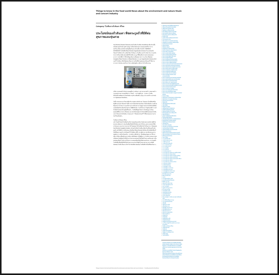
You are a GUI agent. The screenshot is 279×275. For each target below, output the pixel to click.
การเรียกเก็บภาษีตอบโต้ (167, 143)
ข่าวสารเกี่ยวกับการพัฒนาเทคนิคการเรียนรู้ (171, 155)
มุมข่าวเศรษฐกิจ (165, 186)
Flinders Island (165, 47)
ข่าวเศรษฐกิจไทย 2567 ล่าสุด (168, 171)
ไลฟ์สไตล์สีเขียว (165, 235)
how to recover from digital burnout (170, 83)
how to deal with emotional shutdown (171, 65)
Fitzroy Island (165, 45)
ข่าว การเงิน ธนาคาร (166, 146)
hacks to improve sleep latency (169, 50)
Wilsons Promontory (167, 135)
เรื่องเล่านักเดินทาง (166, 213)
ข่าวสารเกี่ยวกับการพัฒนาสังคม (168, 154)
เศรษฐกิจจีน (164, 216)
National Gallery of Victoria (168, 111)
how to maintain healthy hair (169, 71)
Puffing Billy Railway (167, 117)
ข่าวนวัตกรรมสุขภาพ (166, 151)
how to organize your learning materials (171, 77)
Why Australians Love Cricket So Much (171, 134)
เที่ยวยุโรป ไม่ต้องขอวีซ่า (167, 212)
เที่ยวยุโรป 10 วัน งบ (166, 210)
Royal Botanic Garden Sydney (169, 120)
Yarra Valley (165, 137)
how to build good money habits (169, 59)
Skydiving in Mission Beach (168, 122)
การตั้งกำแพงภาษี (166, 141)
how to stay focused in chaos (169, 86)
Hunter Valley (165, 96)
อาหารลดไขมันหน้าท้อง (167, 201)
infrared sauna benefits (167, 100)
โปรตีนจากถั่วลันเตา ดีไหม (167, 226)
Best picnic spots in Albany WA (169, 34)
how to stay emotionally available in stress (172, 85)
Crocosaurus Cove (166, 39)
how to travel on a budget (168, 88)
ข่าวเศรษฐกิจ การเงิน (166, 166)
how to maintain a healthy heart (169, 70)
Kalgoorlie (164, 102)
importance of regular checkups (169, 99)
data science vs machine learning (170, 40)
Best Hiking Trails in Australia (169, 31)
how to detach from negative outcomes (171, 66)
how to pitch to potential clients (169, 80)
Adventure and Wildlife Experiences (170, 25)
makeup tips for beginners (168, 108)
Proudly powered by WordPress (152, 268)
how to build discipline (167, 57)
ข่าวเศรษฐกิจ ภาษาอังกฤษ (167, 167)
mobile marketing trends (168, 109)
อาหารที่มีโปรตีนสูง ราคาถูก (168, 200)
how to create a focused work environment (172, 63)
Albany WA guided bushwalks (169, 27)
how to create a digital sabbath (169, 62)
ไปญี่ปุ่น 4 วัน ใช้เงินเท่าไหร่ (168, 232)
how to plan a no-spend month (169, 82)
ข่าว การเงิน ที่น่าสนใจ (167, 145)
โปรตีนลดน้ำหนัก (166, 227)
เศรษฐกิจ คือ (165, 215)
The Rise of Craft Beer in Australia (170, 126)
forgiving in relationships (168, 48)
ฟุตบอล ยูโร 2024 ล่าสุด (167, 183)
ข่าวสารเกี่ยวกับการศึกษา (167, 160)
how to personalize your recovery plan (171, 79)
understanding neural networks (169, 129)
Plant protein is (166, 114)
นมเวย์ (163, 177)
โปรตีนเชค (164, 229)
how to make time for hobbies (169, 73)
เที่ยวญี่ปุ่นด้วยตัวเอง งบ (167, 209)
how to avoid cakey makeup (168, 53)
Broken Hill (165, 36)
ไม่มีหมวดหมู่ (165, 233)
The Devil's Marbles (167, 125)
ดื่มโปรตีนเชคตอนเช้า (166, 174)
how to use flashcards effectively (170, 89)
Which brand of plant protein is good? (171, 132)
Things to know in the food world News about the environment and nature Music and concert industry (119, 268)
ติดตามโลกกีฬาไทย (166, 175)
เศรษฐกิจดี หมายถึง (166, 218)
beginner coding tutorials (168, 30)
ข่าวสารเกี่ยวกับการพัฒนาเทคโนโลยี (170, 157)
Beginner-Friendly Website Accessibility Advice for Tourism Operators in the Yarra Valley (172, 247)
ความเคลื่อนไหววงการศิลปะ (168, 172)
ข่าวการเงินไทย (165, 149)
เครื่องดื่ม (164, 203)
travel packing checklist (167, 128)
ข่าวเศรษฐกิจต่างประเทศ (167, 169)
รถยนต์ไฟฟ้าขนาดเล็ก (167, 192)
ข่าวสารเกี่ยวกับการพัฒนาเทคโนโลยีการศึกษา (171, 158)
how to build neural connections (169, 60)
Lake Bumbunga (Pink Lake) (169, 103)
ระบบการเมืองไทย (166, 195)
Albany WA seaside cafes (168, 28)
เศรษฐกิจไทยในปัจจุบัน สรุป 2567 (169, 221)
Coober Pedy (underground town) (170, 37)
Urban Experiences (166, 131)
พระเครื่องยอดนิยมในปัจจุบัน (168, 180)
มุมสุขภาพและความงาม (167, 187)
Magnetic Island (166, 106)
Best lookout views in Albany (169, 33)
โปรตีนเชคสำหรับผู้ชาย (167, 230)
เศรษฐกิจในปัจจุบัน (166, 219)
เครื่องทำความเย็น (166, 204)
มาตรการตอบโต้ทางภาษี (167, 184)
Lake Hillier (165, 105)
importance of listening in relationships (171, 97)
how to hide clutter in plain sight (169, 68)
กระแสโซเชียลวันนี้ (166, 138)
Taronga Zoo (165, 123)
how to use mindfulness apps (169, 91)
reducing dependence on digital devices (171, 119)
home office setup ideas (167, 51)
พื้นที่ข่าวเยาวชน (165, 181)
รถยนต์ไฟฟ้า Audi (166, 190)
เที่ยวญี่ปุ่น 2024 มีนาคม (167, 207)
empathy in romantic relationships (170, 42)
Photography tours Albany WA (169, 112)
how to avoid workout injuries (169, 54)
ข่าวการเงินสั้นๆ (165, 148)
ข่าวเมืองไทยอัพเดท (166, 164)
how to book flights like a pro (169, 56)
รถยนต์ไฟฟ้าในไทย (166, 193)
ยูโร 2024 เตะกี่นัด (166, 189)
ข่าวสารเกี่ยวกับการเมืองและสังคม (169, 161)
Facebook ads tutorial (167, 44)
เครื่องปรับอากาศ (165, 206)
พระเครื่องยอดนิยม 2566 (167, 178)
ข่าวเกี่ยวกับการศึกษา (166, 163)
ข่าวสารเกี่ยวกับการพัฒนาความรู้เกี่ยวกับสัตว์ (171, 152)
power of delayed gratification (169, 115)
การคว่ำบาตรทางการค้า (167, 140)
